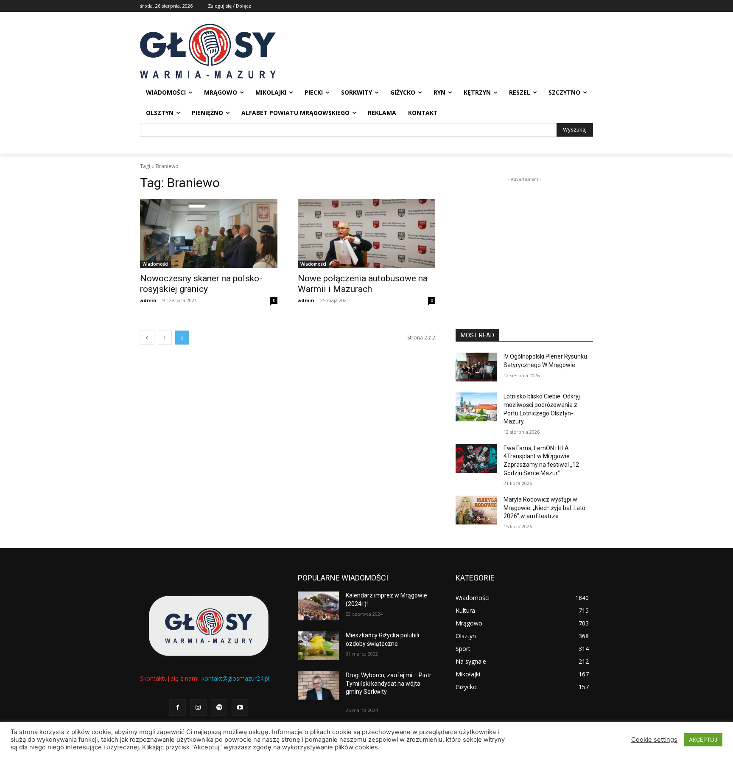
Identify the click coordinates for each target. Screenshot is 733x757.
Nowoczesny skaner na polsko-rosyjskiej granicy (201, 283)
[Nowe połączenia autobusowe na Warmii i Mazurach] (366, 233)
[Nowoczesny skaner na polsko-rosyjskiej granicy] (208, 233)
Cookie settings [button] (654, 739)
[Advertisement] (524, 237)
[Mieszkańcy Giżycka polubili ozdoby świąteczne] (318, 645)
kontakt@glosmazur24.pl (235, 678)
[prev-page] (147, 338)
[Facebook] (177, 707)
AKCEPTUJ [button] (703, 739)
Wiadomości (155, 264)
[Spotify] (219, 707)
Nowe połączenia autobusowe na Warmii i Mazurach (363, 283)
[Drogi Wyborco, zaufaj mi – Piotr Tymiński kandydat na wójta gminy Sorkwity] (318, 685)
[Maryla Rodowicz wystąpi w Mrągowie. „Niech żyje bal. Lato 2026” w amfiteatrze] (476, 510)
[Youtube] (240, 707)
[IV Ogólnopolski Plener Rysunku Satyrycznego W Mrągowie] (476, 367)
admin (148, 300)
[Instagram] (198, 707)
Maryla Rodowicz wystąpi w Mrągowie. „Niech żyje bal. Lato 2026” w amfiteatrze (544, 507)
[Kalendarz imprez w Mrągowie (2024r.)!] (318, 606)
